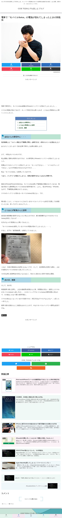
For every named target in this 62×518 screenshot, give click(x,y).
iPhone (4, 315)
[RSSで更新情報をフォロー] (31, 368)
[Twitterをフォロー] (16, 363)
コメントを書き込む (31, 499)
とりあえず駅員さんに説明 (27, 125)
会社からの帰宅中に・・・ (27, 122)
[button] (57, 270)
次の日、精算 (23, 128)
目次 (28, 118)
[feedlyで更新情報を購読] (46, 363)
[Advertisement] (31, 92)
